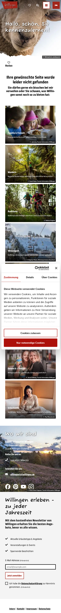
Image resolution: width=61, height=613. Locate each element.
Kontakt (20, 608)
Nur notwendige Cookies (30, 342)
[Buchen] (56, 5)
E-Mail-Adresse (17, 560)
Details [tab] (30, 277)
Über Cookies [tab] (49, 277)
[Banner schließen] (56, 268)
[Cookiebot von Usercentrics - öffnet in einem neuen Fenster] (36, 268)
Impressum (31, 608)
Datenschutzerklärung (31, 583)
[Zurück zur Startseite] (9, 5)
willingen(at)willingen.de (22, 474)
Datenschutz (44, 608)
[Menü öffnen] (46, 5)
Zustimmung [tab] (11, 277)
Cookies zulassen (30, 333)
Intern (12, 608)
